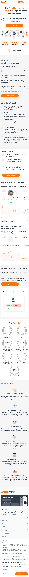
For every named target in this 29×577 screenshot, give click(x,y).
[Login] (26, 2)
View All (10, 284)
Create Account (11, 175)
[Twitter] (5, 512)
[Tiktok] (18, 512)
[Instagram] (15, 512)
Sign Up (21, 2)
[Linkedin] (8, 512)
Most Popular (7, 291)
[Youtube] (12, 512)
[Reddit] (22, 512)
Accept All (21, 573)
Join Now (14, 25)
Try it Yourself (10, 95)
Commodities (22, 291)
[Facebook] (2, 512)
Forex (14, 291)
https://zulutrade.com (7, 550)
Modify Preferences (8, 573)
